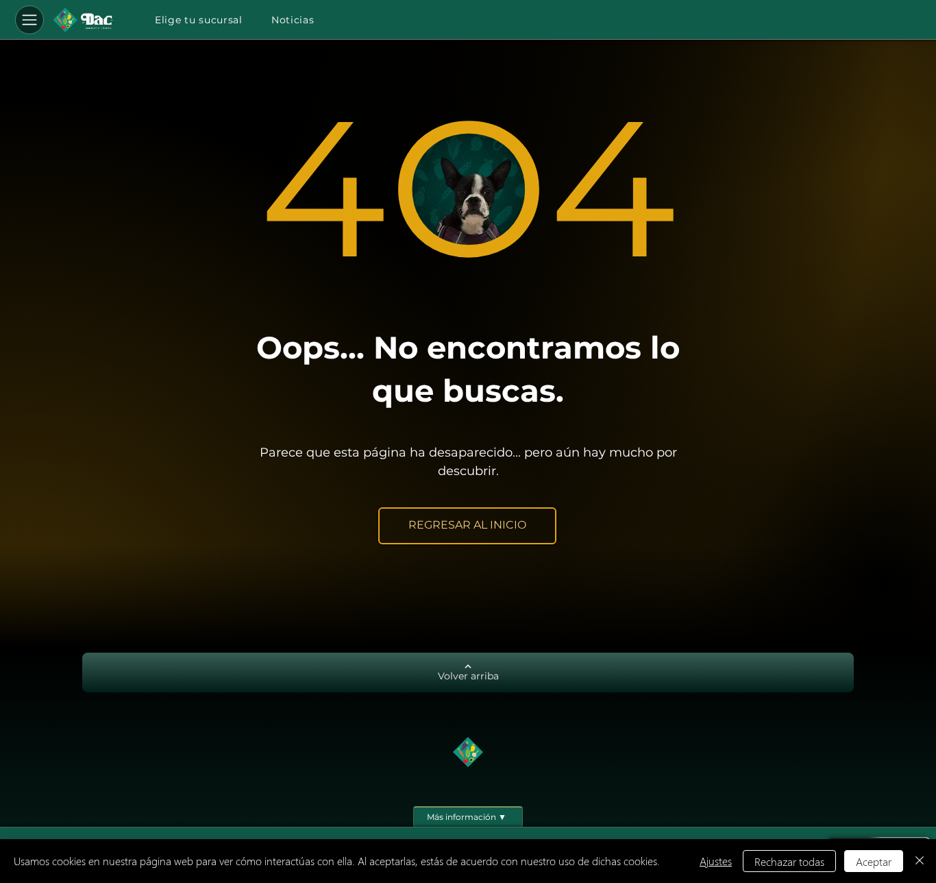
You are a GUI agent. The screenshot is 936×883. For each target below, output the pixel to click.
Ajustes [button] (716, 861)
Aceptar (873, 861)
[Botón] (83, 20)
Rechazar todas (789, 861)
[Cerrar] (919, 861)
